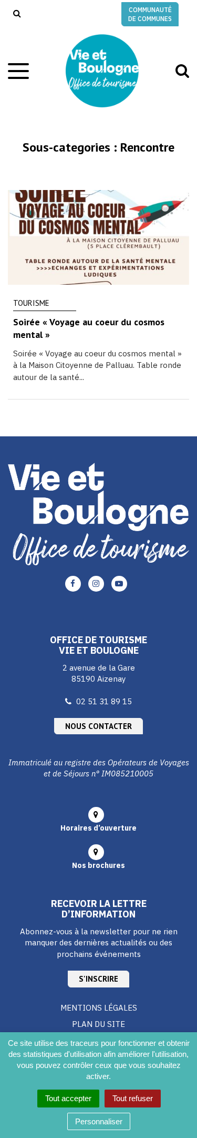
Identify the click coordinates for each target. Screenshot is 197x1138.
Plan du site (98, 1024)
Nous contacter (98, 726)
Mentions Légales (98, 1008)
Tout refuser (132, 1098)
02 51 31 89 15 (104, 701)
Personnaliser (98, 1121)
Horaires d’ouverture (98, 828)
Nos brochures (98, 865)
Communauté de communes (150, 14)
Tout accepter (68, 1098)
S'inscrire (98, 979)
